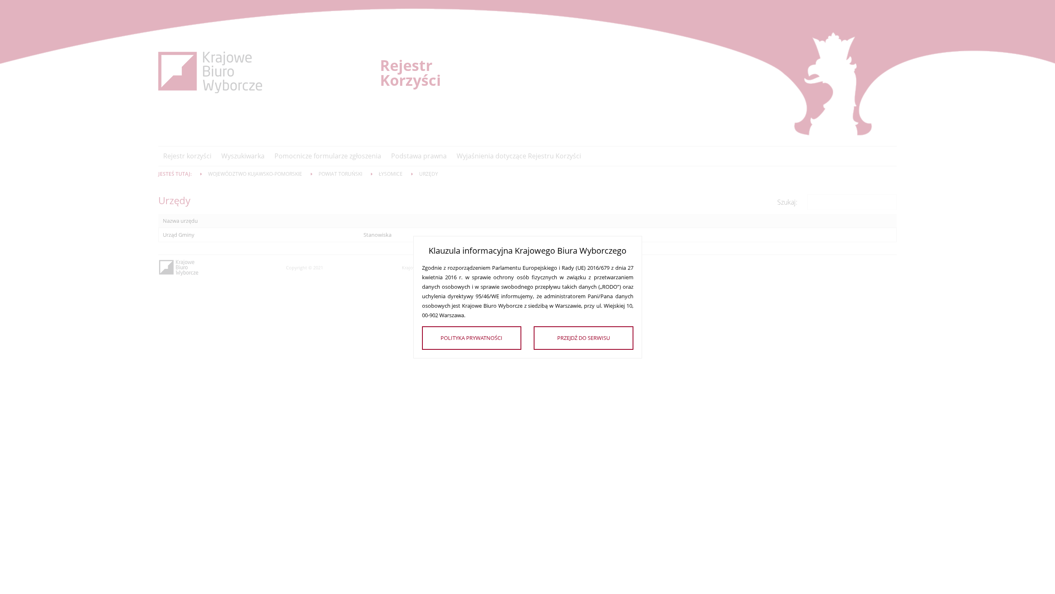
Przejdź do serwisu (583, 338)
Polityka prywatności (471, 338)
